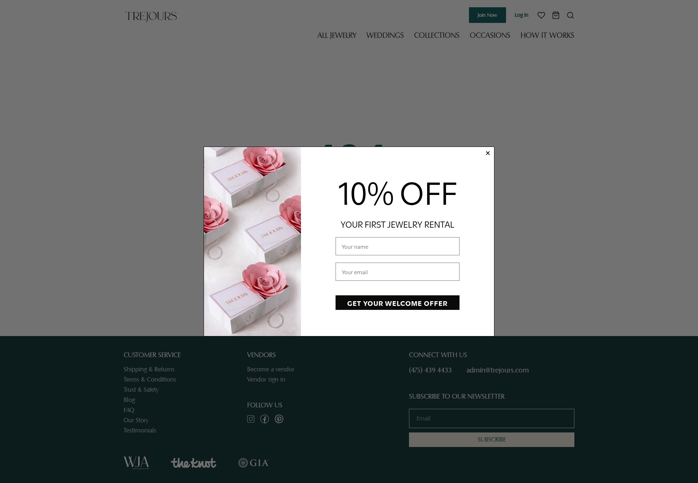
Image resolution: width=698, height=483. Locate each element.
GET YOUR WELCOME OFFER (397, 303)
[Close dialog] (488, 153)
